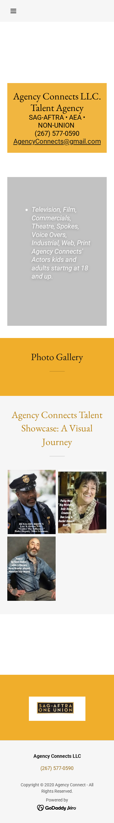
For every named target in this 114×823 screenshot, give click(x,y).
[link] (57, 807)
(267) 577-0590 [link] (57, 768)
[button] (13, 11)
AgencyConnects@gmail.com (57, 141)
